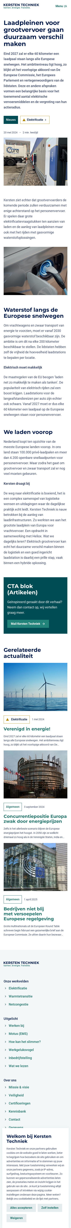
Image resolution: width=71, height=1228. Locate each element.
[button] (65, 6)
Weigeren (16, 1218)
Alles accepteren (21, 1207)
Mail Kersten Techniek (25, 623)
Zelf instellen (49, 1207)
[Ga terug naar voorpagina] (21, 6)
